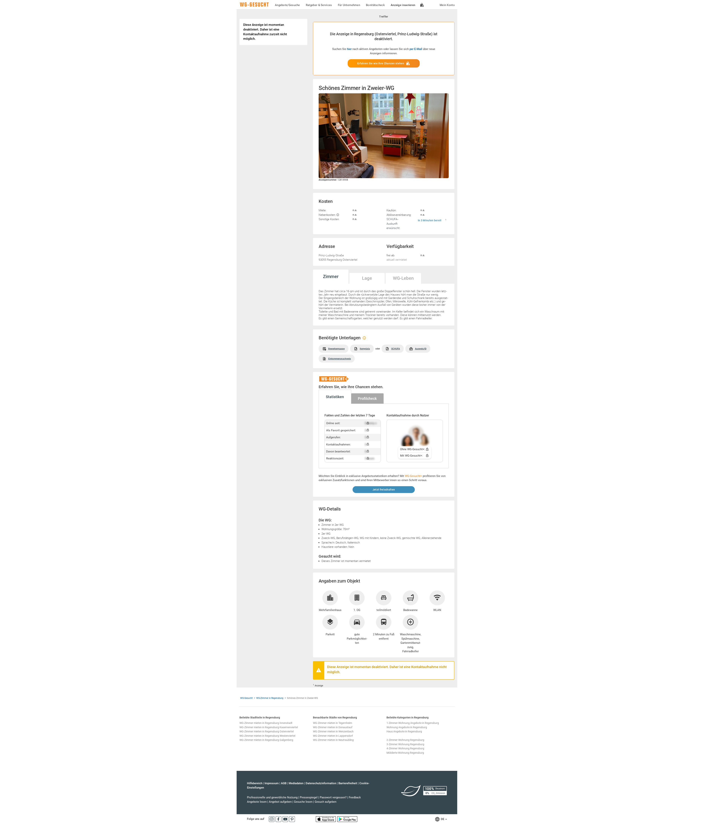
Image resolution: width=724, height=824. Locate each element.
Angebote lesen (257, 801)
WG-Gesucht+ (413, 476)
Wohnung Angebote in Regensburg (407, 727)
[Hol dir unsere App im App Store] (326, 819)
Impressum (272, 783)
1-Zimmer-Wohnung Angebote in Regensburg (413, 722)
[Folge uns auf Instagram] (272, 819)
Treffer (383, 16)
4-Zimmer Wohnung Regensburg (405, 748)
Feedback (355, 797)
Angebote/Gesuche (287, 5)
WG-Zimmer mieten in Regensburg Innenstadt (265, 722)
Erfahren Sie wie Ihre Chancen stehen (380, 63)
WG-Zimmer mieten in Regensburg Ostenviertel (266, 731)
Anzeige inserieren (403, 5)
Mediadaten (296, 783)
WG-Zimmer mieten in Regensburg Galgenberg (266, 739)
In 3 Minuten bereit (430, 220)
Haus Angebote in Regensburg (404, 731)
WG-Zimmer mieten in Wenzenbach (333, 731)
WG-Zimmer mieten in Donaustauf (332, 727)
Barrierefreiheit (347, 783)
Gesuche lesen (303, 801)
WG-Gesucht (246, 698)
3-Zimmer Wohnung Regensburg (405, 744)
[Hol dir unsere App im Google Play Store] (347, 819)
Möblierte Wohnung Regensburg (405, 752)
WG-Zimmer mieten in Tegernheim (332, 722)
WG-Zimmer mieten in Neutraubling (333, 739)
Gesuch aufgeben (325, 801)
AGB (283, 783)
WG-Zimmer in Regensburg (269, 698)
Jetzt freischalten (384, 489)
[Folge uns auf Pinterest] (292, 819)
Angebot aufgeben (280, 801)
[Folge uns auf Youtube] (285, 819)
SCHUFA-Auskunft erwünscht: (393, 223)
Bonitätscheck (375, 5)
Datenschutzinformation (321, 783)
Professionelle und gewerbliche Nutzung (272, 797)
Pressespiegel (309, 797)
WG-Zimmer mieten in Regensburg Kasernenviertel (268, 727)
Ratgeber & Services (319, 5)
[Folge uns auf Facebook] (278, 819)
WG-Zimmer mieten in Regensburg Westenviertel (267, 735)
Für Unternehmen (349, 5)
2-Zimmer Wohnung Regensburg (405, 739)
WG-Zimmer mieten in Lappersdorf (333, 735)
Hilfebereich (254, 783)
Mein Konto (447, 5)
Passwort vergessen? (333, 797)
